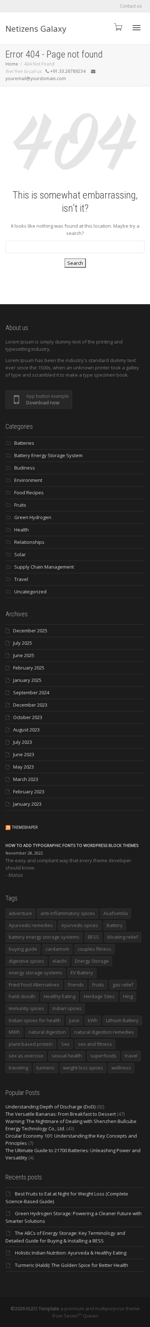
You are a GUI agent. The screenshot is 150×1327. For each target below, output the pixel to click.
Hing (128, 996)
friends (76, 984)
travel (131, 1055)
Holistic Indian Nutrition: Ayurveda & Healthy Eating (70, 1252)
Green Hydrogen (32, 517)
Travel (21, 579)
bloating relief (122, 937)
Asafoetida (115, 913)
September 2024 (31, 692)
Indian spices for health (35, 1020)
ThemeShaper (25, 827)
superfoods (103, 1055)
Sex (65, 1044)
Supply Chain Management (44, 567)
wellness (121, 1067)
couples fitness (94, 949)
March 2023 (25, 779)
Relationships (29, 542)
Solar (20, 554)
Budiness (24, 467)
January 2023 (27, 804)
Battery (115, 925)
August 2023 (26, 729)
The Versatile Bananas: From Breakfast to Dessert (60, 1114)
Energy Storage (92, 961)
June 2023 (23, 754)
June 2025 (23, 655)
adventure (20, 913)
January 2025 (27, 680)
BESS (93, 937)
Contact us (131, 6)
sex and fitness (95, 1044)
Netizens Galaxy (35, 28)
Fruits (20, 505)
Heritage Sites (99, 996)
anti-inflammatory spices (67, 913)
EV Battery (82, 972)
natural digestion (47, 1032)
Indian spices (67, 1008)
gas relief (122, 984)
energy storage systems (35, 972)
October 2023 (27, 717)
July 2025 (22, 643)
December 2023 (30, 705)
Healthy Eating (59, 996)
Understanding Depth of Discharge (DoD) (50, 1106)
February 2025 (28, 667)
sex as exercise (26, 1055)
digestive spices (26, 961)
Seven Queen (81, 1315)
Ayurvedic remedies (31, 925)
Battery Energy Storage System (48, 455)
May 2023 (23, 766)
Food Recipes (29, 492)
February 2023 (28, 791)
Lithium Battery (122, 1020)
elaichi (59, 961)
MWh (14, 1032)
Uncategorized (30, 591)
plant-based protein (31, 1044)
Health (21, 529)
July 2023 (22, 742)
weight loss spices (83, 1067)
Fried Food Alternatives (34, 984)
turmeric (45, 1067)
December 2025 (30, 630)
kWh (93, 1020)
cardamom (57, 949)
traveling (18, 1067)
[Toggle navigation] (137, 27)
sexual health (67, 1055)
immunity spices (26, 1008)
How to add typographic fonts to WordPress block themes (71, 845)
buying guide (23, 949)
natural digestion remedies (104, 1032)
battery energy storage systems (44, 937)
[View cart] (117, 27)
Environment (28, 480)
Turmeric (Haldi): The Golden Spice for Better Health (71, 1265)
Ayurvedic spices (79, 925)
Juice (74, 1020)
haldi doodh (22, 996)
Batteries (24, 443)
